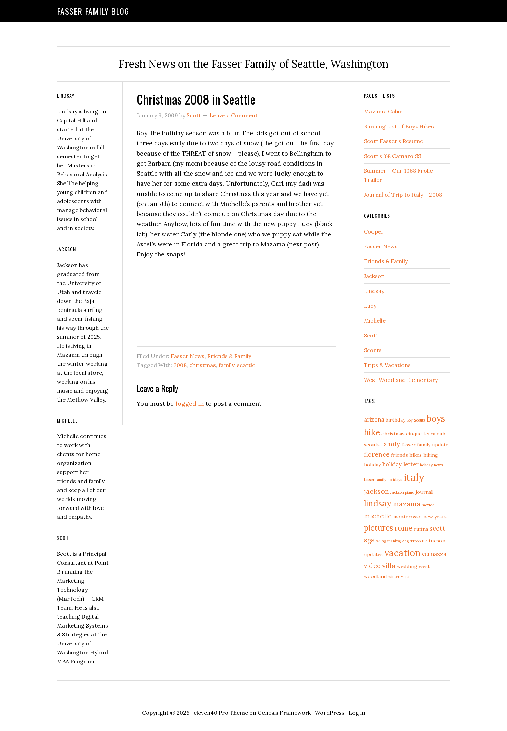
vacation (402, 553)
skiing (381, 541)
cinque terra (420, 434)
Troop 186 (418, 541)
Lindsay (374, 290)
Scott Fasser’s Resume (393, 141)
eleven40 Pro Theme (220, 712)
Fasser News (188, 356)
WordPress (330, 712)
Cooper (374, 231)
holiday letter (400, 464)
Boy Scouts (416, 420)
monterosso (407, 517)
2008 (180, 365)
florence (377, 454)
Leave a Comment (234, 115)
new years (435, 517)
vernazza (434, 554)
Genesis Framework (284, 712)
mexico (428, 505)
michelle (378, 516)
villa (389, 565)
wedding (407, 566)
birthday (395, 420)
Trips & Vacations (387, 365)
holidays (395, 479)
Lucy (370, 305)
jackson (376, 491)
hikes (415, 455)
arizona (374, 419)
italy (414, 477)
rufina (421, 529)
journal (424, 492)
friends (399, 455)
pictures (378, 528)
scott (437, 528)
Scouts (373, 350)
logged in (190, 403)
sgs (369, 539)
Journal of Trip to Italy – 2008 (403, 194)
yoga (405, 576)
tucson (437, 540)
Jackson (374, 276)
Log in (357, 712)
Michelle (375, 320)
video (372, 566)
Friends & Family (229, 356)
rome (403, 528)
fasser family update (424, 445)
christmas (202, 365)
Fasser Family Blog (93, 11)
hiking (430, 455)
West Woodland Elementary (401, 379)
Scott (371, 335)
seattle (246, 365)
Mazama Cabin (383, 111)
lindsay (377, 503)
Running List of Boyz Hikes (399, 126)
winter (394, 576)
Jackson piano (402, 492)
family (226, 365)
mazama (406, 503)
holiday (372, 465)
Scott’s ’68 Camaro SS (392, 155)
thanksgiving (398, 541)
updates (373, 554)
